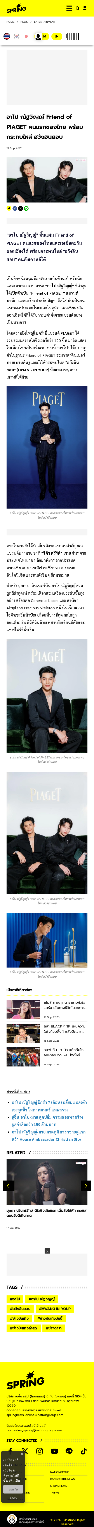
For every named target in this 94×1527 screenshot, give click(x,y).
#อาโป (15, 1299)
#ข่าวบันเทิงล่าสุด (23, 1328)
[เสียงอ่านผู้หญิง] (41, 36)
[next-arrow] (86, 1185)
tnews (54, 1493)
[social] (25, 1451)
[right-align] (77, 8)
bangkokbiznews (62, 1479)
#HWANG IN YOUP (55, 1309)
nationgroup (59, 1472)
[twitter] (20, 208)
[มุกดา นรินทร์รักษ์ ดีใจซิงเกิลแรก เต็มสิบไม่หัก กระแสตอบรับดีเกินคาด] (47, 1182)
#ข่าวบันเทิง (19, 1318)
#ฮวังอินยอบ (20, 1309)
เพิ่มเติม (14, 1480)
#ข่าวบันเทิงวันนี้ (49, 1318)
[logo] (16, 8)
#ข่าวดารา (54, 1328)
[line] (26, 208)
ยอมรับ (13, 1489)
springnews (58, 1486)
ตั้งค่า (13, 1498)
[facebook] (14, 208)
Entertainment (44, 22)
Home (10, 22)
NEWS (24, 22)
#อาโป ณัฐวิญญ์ (42, 1299)
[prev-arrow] (8, 1185)
